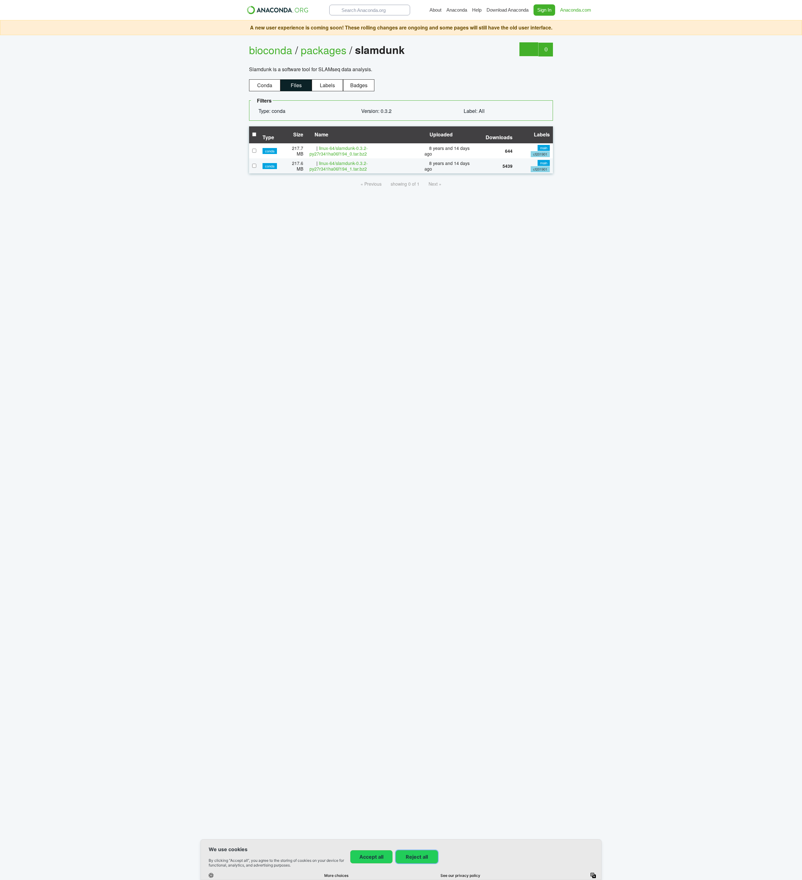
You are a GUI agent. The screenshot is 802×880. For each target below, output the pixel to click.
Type (268, 137)
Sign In (544, 10)
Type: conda (272, 110)
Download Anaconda (508, 10)
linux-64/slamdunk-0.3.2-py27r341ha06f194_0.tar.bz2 (339, 151)
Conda (264, 85)
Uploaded (440, 134)
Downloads (499, 137)
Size (297, 134)
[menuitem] (274, 111)
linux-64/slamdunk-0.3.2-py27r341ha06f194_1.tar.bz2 (339, 166)
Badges (358, 85)
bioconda (270, 49)
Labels (327, 85)
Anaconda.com (576, 10)
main (543, 147)
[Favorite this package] (528, 49)
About (435, 10)
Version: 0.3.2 (377, 110)
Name (320, 134)
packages (325, 49)
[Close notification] (795, 27)
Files (296, 85)
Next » (435, 184)
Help (477, 10)
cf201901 (540, 153)
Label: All (475, 110)
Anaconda (456, 10)
